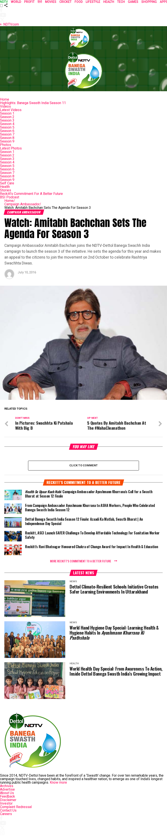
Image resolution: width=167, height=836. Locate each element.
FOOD (79, 1)
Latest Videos (11, 110)
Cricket (65, 1)
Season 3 (7, 120)
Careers (6, 814)
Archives (6, 786)
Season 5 (7, 127)
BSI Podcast (9, 197)
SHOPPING (149, 1)
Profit (29, 1)
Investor (6, 803)
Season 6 (7, 131)
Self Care (7, 183)
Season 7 (7, 134)
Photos (5, 145)
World (16, 1)
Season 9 (7, 141)
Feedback (7, 796)
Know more (58, 782)
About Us (7, 793)
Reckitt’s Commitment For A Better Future (31, 194)
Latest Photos (11, 148)
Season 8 (7, 138)
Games (133, 1)
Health (5, 187)
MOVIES (50, 1)
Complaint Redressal (16, 807)
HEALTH (108, 1)
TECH (121, 1)
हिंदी (40, 1)
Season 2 (7, 117)
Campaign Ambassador (22, 204)
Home (4, 99)
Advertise (7, 789)
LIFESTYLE (93, 1)
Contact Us (8, 810)
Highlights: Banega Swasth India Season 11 (33, 103)
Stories (5, 190)
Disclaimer (8, 800)
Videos (5, 106)
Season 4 (7, 124)
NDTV (4, 1)
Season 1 (7, 113)
